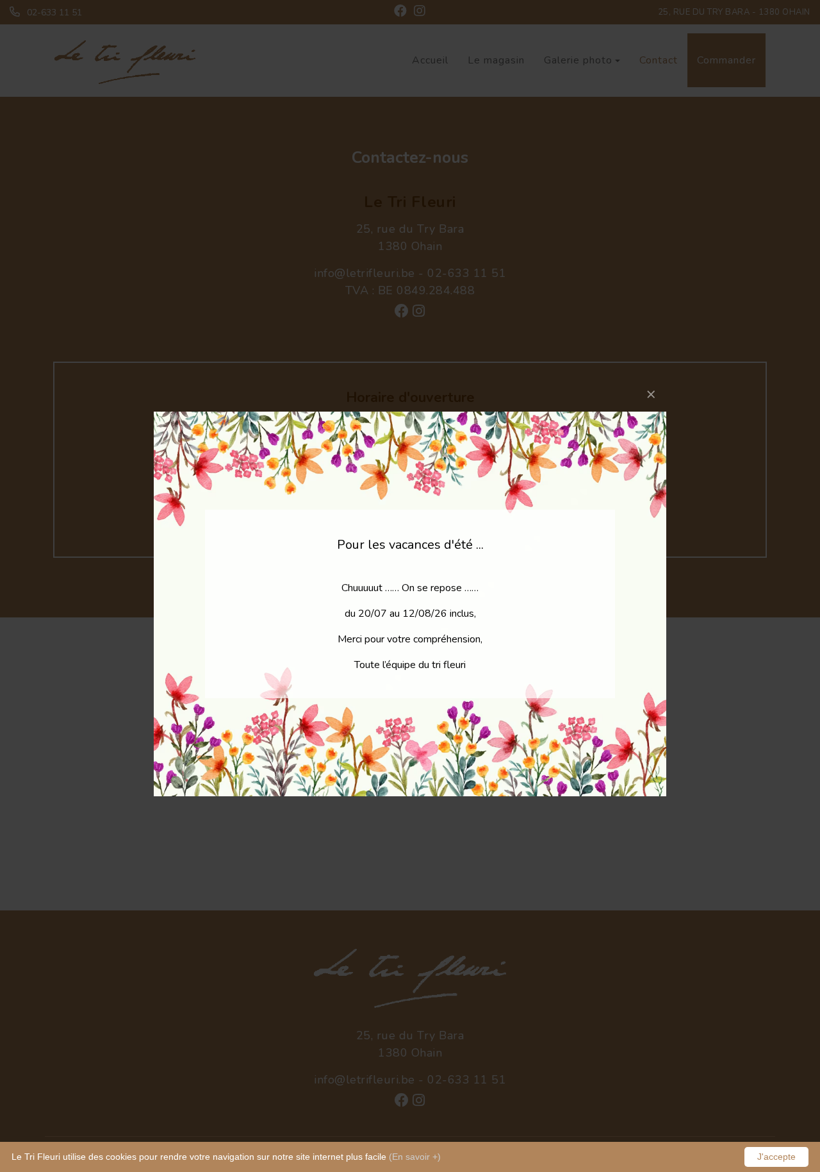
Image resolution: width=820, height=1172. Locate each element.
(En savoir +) (415, 1156)
